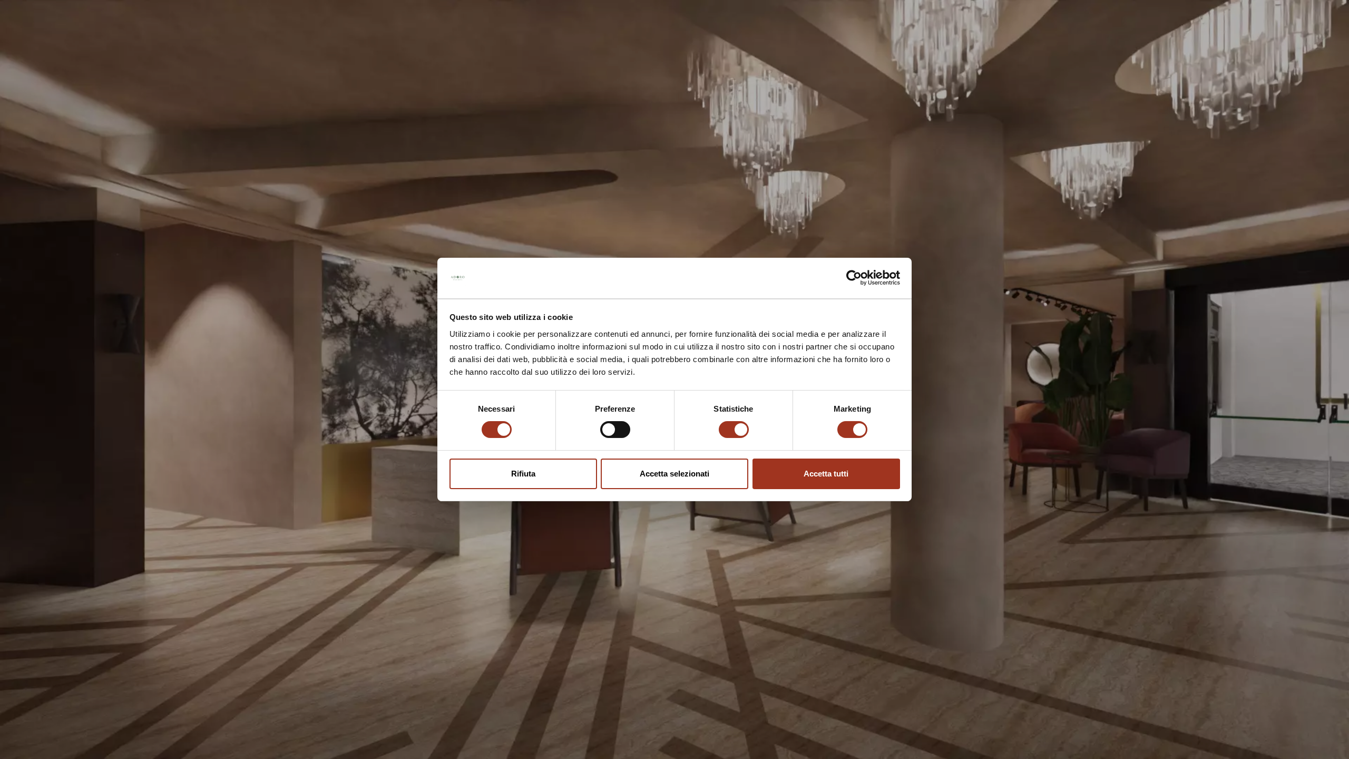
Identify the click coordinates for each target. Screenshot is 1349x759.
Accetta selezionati (674, 473)
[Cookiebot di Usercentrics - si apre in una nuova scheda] (854, 278)
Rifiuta (523, 473)
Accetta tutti (826, 473)
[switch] (615, 429)
